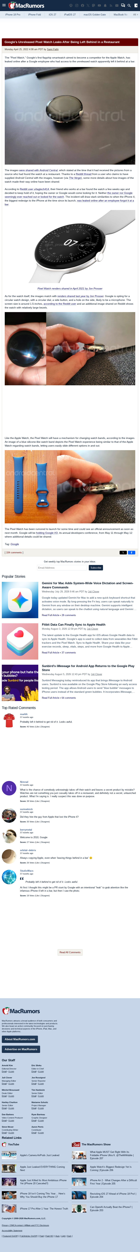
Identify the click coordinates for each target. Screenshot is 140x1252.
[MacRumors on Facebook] (82, 5)
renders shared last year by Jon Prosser (80, 296)
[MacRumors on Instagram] (77, 5)
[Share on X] (123, 552)
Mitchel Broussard (10, 1090)
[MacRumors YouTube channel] (99, 5)
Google (15, 544)
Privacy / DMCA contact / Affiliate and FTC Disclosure (25, 1225)
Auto (58, 1236)
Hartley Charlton (10, 1102)
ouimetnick (26, 809)
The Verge (75, 177)
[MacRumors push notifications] (105, 5)
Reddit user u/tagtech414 (34, 189)
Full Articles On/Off (28, 1236)
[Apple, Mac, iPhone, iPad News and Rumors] (26, 9)
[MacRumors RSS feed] (111, 5)
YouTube (13, 1144)
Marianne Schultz (40, 1102)
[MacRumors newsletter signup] (117, 5)
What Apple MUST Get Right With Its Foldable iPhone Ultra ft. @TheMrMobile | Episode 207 (112, 1155)
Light (63, 1236)
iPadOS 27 (70, 14)
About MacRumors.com (20, 1039)
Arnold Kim (7, 1065)
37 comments (69, 652)
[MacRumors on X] (88, 5)
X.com (11, 1071)
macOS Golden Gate (95, 14)
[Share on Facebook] (131, 552)
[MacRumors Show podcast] (71, 5)
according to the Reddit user (60, 303)
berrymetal (26, 829)
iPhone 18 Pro (12, 14)
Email (4, 1071)
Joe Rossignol (38, 1078)
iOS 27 (52, 14)
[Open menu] (4, 5)
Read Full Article (50, 615)
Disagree (45, 727)
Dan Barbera (8, 1114)
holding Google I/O (47, 532)
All (135, 14)
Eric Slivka (36, 1065)
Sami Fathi (53, 49)
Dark (69, 1236)
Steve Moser (7, 1127)
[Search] (130, 6)
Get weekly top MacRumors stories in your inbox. (70, 561)
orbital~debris (28, 850)
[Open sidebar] (136, 6)
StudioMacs (26, 870)
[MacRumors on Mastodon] (93, 5)
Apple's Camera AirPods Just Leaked (39, 1155)
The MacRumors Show (96, 1144)
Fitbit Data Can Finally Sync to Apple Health (73, 624)
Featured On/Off (10, 1236)
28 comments (69, 615)
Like (37, 727)
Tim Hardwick (38, 1090)
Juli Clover (93, 591)
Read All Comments (70, 952)
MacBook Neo (121, 14)
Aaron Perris (37, 1127)
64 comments (69, 697)
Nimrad (24, 782)
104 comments (14, 552)
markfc (24, 714)
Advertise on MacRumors (21, 1049)
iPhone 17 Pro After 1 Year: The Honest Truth (44, 1208)
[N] (9, 794)
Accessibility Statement (12, 1230)
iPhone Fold (34, 14)
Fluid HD (49, 1236)
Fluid (42, 1236)
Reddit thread (84, 174)
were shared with (38, 170)
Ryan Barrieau (38, 1114)
